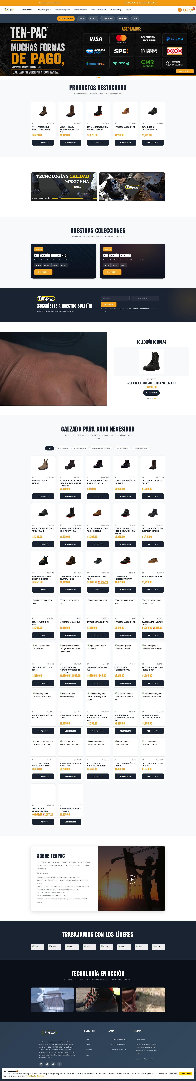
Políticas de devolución (118, 1044)
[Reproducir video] (131, 879)
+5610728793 (140, 1039)
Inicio (87, 1039)
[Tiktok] (59, 1064)
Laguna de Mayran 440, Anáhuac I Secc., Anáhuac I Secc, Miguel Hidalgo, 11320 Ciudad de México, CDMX (146, 1049)
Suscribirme (109, 304)
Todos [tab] (50, 448)
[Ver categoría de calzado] (64, 186)
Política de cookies (35, 1076)
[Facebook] (47, 1064)
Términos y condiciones (118, 1050)
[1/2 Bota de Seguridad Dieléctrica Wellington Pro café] (70, 111)
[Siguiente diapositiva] (191, 49)
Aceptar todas (186, 1074)
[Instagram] (41, 1064)
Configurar (163, 1074)
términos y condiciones (139, 309)
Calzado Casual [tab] (63, 448)
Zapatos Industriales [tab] (141, 448)
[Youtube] (53, 1064)
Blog (87, 1055)
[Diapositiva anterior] (4, 49)
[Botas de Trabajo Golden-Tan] (125, 111)
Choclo (81, 18)
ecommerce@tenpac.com (144, 1059)
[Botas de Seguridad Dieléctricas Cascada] (152, 111)
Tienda (88, 1044)
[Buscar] (180, 10)
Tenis (135, 18)
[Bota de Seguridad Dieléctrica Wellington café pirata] (98, 111)
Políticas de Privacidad (118, 1039)
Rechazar (173, 1074)
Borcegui (93, 18)
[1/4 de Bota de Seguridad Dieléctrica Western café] (43, 111)
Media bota (123, 18)
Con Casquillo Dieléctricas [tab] (101, 448)
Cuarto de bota (108, 18)
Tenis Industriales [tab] (122, 448)
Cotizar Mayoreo (67, 18)
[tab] (97, 77)
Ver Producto (43, 142)
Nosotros (89, 1050)
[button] (131, 878)
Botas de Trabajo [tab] (80, 448)
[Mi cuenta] (185, 10)
